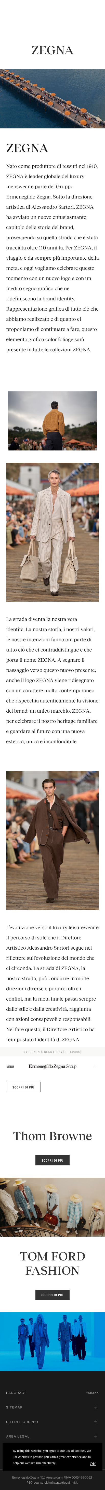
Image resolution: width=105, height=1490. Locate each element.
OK (93, 1463)
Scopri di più (23, 1087)
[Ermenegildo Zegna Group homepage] (52, 1066)
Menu (10, 1067)
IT (95, 1067)
